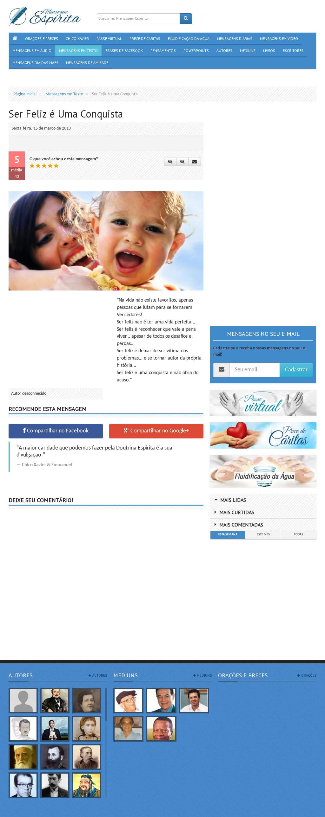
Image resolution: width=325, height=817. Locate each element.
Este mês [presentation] (263, 534)
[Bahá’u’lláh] (23, 757)
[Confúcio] (86, 785)
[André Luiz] (23, 728)
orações (308, 675)
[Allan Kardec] (55, 700)
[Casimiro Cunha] (55, 785)
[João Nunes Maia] (128, 728)
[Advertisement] (62, 341)
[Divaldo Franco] (161, 700)
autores (99, 675)
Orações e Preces (243, 675)
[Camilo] (86, 757)
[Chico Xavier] (128, 700)
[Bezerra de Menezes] (55, 757)
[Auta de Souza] (86, 728)
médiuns (204, 675)
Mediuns (125, 675)
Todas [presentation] (298, 534)
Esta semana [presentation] (227, 534)
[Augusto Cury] (55, 728)
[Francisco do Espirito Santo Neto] (194, 700)
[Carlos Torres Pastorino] (23, 785)
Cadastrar (296, 370)
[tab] (227, 535)
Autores (20, 675)
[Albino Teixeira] (23, 700)
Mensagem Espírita (26, 813)
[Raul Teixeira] (161, 728)
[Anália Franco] (86, 700)
